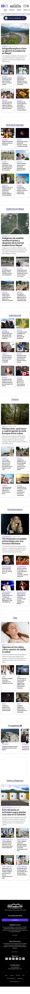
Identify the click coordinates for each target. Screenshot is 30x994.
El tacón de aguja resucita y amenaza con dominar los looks (7, 681)
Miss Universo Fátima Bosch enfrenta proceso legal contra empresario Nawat (21, 598)
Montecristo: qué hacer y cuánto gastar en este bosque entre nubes (14, 431)
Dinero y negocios (7, 807)
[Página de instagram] (13, 959)
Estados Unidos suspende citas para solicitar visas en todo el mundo (7, 81)
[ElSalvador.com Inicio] (15, 6)
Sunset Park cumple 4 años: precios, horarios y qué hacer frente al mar (22, 190)
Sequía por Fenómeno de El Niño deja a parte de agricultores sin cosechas (7, 167)
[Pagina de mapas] (24, 6)
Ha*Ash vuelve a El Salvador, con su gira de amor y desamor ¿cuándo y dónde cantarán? (22, 572)
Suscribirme (15, 920)
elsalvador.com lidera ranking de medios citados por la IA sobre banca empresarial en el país (7, 873)
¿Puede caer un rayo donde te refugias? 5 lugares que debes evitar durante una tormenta (21, 683)
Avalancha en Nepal (11, 13)
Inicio (5, 10)
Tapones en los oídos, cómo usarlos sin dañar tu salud (14, 649)
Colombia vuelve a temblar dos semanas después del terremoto (22, 335)
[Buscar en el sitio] (6, 6)
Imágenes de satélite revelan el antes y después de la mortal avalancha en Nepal (13, 241)
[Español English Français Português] (27, 6)
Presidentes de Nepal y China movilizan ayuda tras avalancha (7, 272)
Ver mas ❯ (15, 935)
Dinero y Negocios (15, 981)
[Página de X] (10, 959)
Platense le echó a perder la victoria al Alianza (7, 143)
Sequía (3, 13)
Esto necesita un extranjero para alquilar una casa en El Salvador (14, 812)
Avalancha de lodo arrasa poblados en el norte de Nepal (10, 748)
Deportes (20, 76)
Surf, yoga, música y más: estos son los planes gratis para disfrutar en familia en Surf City (7, 464)
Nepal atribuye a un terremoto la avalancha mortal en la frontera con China (22, 273)
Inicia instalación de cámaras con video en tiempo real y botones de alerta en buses (7, 105)
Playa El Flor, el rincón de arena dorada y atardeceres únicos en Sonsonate (22, 491)
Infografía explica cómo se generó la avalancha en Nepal (14, 51)
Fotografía (5, 744)
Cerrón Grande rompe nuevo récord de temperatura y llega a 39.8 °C (21, 167)
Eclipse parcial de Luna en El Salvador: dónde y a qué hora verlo (22, 144)
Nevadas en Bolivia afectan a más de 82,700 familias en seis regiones (7, 335)
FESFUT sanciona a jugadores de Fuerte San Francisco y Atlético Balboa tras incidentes (7, 191)
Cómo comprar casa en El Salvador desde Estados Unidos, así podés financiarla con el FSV (22, 846)
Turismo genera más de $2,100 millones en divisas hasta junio (7, 490)
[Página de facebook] (6, 959)
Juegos (23, 13)
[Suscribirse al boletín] (3, 6)
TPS (18, 13)
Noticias (11, 10)
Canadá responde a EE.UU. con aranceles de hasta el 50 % (21, 382)
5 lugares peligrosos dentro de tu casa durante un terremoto (22, 709)
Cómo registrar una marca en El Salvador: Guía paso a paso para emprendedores (7, 844)
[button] (27, 741)
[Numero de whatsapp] (16, 959)
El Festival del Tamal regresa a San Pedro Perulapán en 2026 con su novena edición (22, 106)
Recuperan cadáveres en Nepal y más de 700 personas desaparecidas (21, 297)
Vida (4, 644)
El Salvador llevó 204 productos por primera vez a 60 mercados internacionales (22, 872)
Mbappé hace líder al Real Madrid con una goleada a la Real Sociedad (22, 81)
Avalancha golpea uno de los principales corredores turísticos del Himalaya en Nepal (21, 464)
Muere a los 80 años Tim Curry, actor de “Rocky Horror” (7, 570)
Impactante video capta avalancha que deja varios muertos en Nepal (7, 297)
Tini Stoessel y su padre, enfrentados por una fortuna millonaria (14, 541)
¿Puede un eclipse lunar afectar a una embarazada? (6, 708)
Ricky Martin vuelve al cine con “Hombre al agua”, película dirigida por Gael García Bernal (7, 598)
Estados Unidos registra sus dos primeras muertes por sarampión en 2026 (7, 382)
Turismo (19, 10)
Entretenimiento (7, 536)
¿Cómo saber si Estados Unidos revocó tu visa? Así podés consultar (7, 359)
